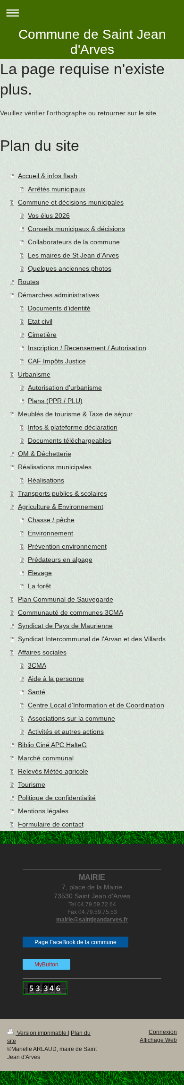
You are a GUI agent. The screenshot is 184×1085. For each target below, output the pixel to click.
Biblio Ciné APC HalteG (52, 745)
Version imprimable (42, 1033)
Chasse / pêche (51, 520)
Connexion (163, 1032)
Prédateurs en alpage (60, 559)
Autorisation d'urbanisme (65, 387)
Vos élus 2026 (49, 215)
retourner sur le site (127, 113)
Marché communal (46, 758)
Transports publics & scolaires (62, 493)
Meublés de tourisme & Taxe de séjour (75, 414)
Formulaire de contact (51, 824)
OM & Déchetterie (44, 453)
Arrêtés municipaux (56, 189)
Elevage (40, 573)
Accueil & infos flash (47, 176)
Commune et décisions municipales (71, 202)
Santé (36, 692)
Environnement (50, 533)
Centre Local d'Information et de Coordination (96, 705)
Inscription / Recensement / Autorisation (87, 348)
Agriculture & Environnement (60, 506)
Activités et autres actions (66, 731)
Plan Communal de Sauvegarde (65, 599)
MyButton (46, 964)
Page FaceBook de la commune (75, 942)
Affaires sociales (42, 652)
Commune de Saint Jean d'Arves (92, 42)
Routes (28, 281)
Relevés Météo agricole (53, 771)
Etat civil (40, 321)
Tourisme (31, 784)
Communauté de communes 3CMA (70, 612)
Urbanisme (34, 374)
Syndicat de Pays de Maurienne (65, 625)
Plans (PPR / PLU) (55, 401)
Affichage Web (158, 1040)
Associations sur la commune (71, 718)
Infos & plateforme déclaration (72, 427)
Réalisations (46, 480)
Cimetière (42, 334)
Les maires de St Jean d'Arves (73, 255)
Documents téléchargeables (69, 440)
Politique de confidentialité (57, 797)
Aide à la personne (56, 678)
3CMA (37, 665)
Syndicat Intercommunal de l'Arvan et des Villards (92, 639)
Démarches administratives (58, 295)
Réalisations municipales (55, 467)
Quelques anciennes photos (69, 268)
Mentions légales (43, 811)
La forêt (39, 586)
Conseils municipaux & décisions (76, 228)
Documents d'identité (59, 308)
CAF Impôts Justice (57, 361)
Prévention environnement (67, 546)
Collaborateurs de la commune (74, 242)
